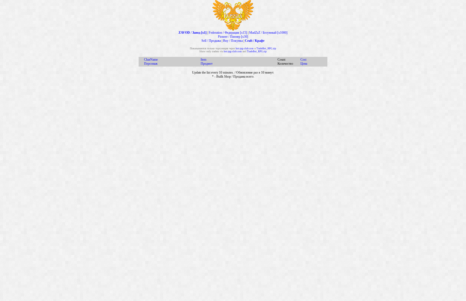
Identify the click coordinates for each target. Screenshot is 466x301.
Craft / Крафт (255, 41)
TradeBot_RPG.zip (266, 48)
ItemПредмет (207, 61)
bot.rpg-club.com (244, 48)
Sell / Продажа (211, 41)
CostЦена (303, 61)
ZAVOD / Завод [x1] (193, 32)
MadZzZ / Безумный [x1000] (268, 32)
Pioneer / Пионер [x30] (233, 37)
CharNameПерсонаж (151, 61)
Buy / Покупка (233, 41)
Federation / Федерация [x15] (228, 32)
